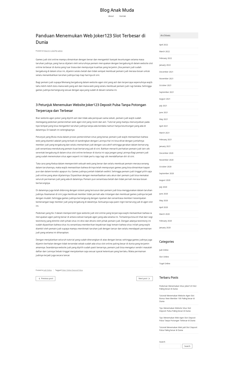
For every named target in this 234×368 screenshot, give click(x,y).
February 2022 (165, 58)
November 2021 (166, 78)
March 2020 (164, 214)
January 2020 (165, 227)
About (111, 16)
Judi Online (47, 270)
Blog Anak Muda (117, 10)
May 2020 (163, 200)
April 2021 (163, 126)
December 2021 (166, 71)
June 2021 (163, 112)
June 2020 (163, 193)
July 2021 (163, 105)
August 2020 (164, 180)
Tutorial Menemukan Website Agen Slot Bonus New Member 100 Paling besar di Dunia (177, 298)
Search (162, 341)
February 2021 (165, 139)
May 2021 (163, 119)
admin (60, 51)
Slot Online (164, 256)
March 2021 (164, 132)
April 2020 (163, 207)
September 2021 (166, 92)
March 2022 (164, 51)
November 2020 (166, 160)
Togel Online (164, 263)
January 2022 (165, 65)
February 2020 (165, 220)
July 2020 (163, 187)
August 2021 (164, 99)
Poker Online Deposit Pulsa (72, 270)
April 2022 (163, 44)
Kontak (122, 16)
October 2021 (165, 85)
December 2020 (166, 153)
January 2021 (165, 146)
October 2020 (165, 166)
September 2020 (166, 173)
